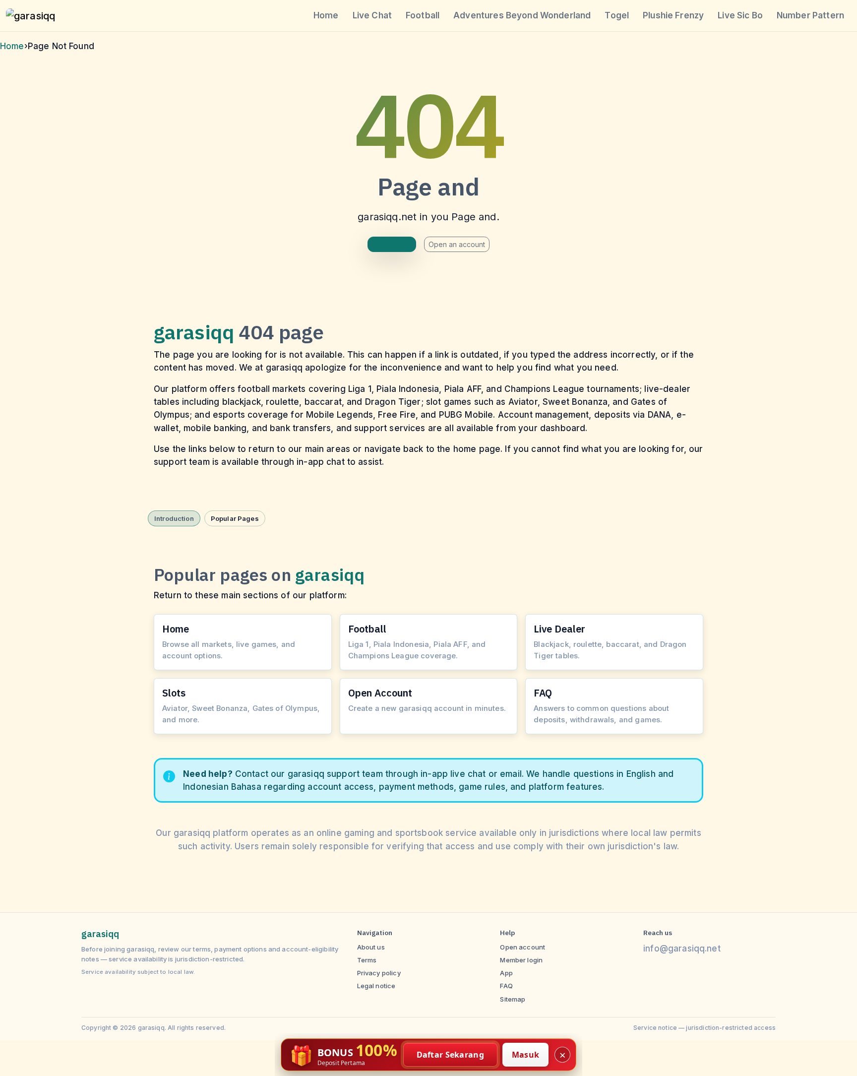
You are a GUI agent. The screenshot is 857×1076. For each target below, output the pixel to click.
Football (422, 15)
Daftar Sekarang (451, 1054)
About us (371, 947)
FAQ (506, 986)
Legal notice (376, 986)
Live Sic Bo (740, 15)
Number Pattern (810, 15)
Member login (521, 960)
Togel (617, 15)
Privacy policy (379, 973)
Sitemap (512, 999)
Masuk (526, 1054)
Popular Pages (235, 518)
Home (326, 15)
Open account (522, 947)
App (506, 973)
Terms (367, 960)
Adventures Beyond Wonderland (522, 15)
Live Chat (372, 15)
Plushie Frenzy (673, 15)
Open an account (456, 244)
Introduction (174, 518)
